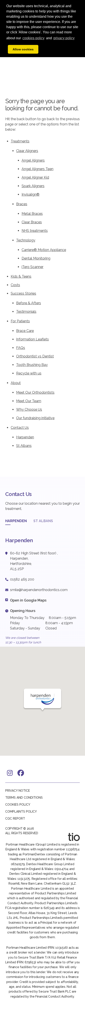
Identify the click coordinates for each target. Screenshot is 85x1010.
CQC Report (15, 818)
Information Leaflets (32, 339)
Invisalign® (30, 194)
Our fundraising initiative (35, 418)
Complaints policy (21, 811)
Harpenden (25, 437)
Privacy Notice (17, 790)
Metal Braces (32, 214)
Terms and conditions (24, 797)
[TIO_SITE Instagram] (10, 773)
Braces (21, 204)
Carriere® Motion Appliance (44, 250)
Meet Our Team (28, 401)
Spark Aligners (33, 186)
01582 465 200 (22, 579)
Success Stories (23, 293)
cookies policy (33, 38)
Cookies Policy (17, 804)
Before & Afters (28, 303)
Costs (15, 285)
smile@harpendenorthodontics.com (39, 590)
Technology (25, 240)
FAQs (20, 348)
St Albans (24, 446)
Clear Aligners (27, 151)
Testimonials (26, 311)
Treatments (20, 141)
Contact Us (20, 428)
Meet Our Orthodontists (35, 392)
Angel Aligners (33, 160)
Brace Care (25, 331)
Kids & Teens (21, 276)
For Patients (20, 321)
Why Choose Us (29, 409)
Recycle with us (28, 373)
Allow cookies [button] (23, 49)
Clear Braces (32, 222)
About (16, 383)
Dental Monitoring (36, 258)
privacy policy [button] (64, 38)
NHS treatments (35, 231)
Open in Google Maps (28, 600)
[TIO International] (74, 837)
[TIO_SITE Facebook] (20, 773)
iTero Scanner (32, 267)
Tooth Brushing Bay (32, 365)
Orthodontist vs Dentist (35, 356)
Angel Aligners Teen (37, 169)
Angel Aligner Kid (35, 177)
